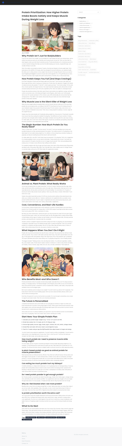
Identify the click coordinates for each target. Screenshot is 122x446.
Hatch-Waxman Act (83, 69)
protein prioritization (31, 417)
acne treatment (82, 61)
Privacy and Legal (84, 29)
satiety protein (40, 417)
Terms (23, 438)
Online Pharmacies (85, 25)
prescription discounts (84, 56)
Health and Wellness (86, 23)
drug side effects (92, 61)
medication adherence (84, 46)
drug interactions (82, 40)
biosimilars (93, 69)
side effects (92, 43)
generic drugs (81, 51)
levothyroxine (81, 75)
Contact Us (25, 443)
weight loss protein (27, 419)
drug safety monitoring (84, 67)
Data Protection (26, 441)
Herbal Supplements (85, 27)
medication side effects (84, 54)
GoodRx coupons (82, 72)
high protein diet (61, 417)
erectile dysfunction (94, 72)
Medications (84, 21)
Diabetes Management (86, 31)
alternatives (93, 59)
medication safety (93, 40)
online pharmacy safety (84, 48)
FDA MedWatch (82, 64)
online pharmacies (83, 59)
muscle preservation (50, 417)
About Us (24, 436)
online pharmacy (82, 43)
